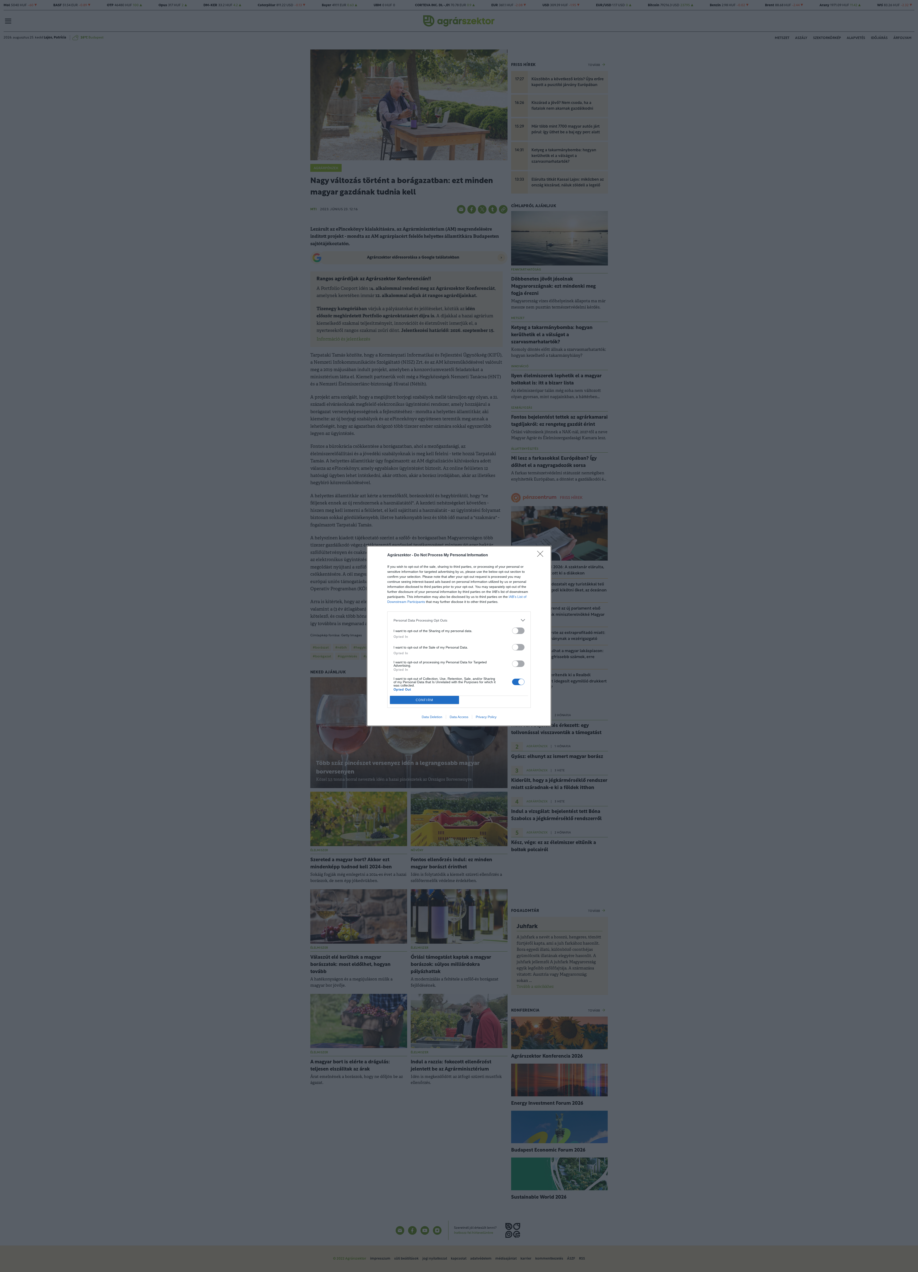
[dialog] (459, 636)
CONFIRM (424, 700)
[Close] (541, 555)
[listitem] (459, 620)
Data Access (459, 717)
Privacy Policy (486, 717)
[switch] (518, 631)
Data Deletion (432, 717)
